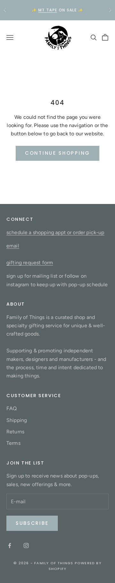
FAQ (11, 408)
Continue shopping (57, 153)
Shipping (16, 420)
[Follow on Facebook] (9, 545)
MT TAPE (47, 10)
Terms (13, 443)
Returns (15, 432)
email (12, 246)
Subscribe (32, 523)
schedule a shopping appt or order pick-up (55, 232)
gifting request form (29, 263)
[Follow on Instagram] (26, 545)
